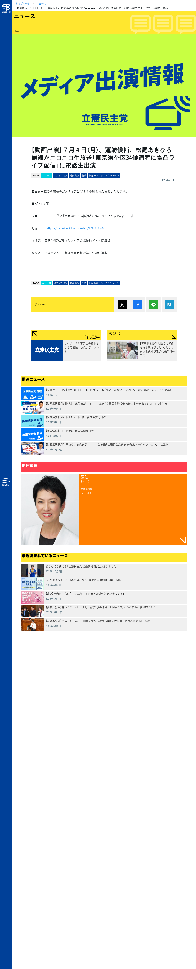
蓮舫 (84, 175)
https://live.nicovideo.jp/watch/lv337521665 (75, 228)
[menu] (6, 481)
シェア (137, 304)
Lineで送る (153, 304)
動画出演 (74, 175)
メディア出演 (60, 175)
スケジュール (112, 175)
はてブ (169, 304)
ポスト (122, 304)
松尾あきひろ (96, 175)
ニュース (41, 3)
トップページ (22, 3)
